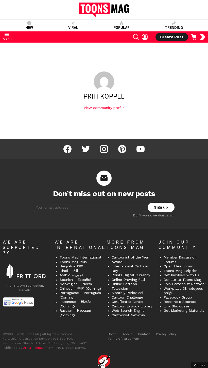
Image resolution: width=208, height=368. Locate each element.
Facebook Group (178, 297)
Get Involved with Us (181, 275)
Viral (73, 28)
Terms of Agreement (123, 338)
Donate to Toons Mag (182, 280)
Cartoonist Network (128, 315)
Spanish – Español (75, 280)
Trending (174, 28)
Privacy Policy (166, 334)
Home (112, 334)
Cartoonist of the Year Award (130, 259)
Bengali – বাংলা (71, 266)
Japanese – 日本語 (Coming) (75, 304)
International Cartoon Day (130, 268)
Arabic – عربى (71, 275)
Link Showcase (176, 306)
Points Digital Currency (131, 275)
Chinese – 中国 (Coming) (80, 288)
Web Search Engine (128, 310)
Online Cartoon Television (124, 286)
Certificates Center (128, 302)
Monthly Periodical (127, 293)
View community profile (104, 108)
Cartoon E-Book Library (132, 306)
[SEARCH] (136, 37)
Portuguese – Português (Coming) (80, 295)
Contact (144, 334)
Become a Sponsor (180, 302)
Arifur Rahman (33, 347)
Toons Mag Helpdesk (181, 271)
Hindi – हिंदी (69, 271)
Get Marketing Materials (184, 310)
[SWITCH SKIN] (202, 37)
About (127, 334)
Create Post (172, 37)
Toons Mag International (80, 257)
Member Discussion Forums (180, 259)
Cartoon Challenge (127, 297)
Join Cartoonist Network (184, 284)
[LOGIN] (145, 37)
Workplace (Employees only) (183, 290)
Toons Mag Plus (73, 262)
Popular (121, 28)
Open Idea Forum (178, 266)
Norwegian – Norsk (76, 284)
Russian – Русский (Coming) (75, 312)
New (29, 28)
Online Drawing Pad (128, 280)
